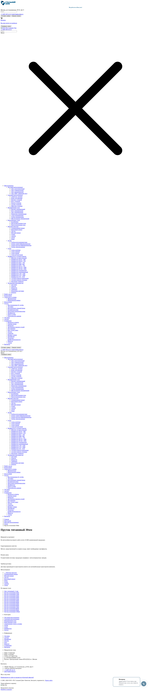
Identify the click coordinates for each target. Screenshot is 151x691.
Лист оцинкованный (17, 192)
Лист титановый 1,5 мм (11, 591)
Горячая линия (12, 324)
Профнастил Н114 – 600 (18, 259)
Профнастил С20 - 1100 (18, 273)
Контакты (7, 344)
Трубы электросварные (18, 247)
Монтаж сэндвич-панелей (19, 258)
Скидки (6, 319)
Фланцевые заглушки (17, 291)
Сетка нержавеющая (17, 215)
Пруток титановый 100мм (12, 611)
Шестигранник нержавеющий (20, 218)
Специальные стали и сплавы (13, 624)
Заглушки (14, 284)
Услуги (6, 303)
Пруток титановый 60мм (11, 605)
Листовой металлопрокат (15, 187)
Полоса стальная (16, 203)
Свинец (13, 236)
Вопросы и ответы (13, 322)
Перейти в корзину (6, 689)
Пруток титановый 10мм (11, 592)
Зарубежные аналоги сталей (16, 327)
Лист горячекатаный (17, 190)
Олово (13, 234)
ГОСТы (6, 640)
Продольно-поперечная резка (16, 311)
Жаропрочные (12, 299)
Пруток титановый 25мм (11, 599)
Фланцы (13, 292)
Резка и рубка (12, 314)
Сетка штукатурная (17, 255)
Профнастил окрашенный (19, 270)
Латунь (13, 231)
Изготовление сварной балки (16, 308)
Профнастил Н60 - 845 (18, 264)
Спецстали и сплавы (10, 297)
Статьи (10, 343)
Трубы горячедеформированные (20, 244)
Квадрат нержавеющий (18, 209)
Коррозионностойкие (14, 300)
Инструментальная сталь (18, 223)
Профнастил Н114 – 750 (18, 261)
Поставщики (11, 328)
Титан (13, 237)
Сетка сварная (15, 251)
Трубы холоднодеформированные (21, 245)
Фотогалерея (8, 302)
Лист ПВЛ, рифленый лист (19, 193)
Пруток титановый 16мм (11, 596)
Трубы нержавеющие (17, 217)
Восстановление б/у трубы (16, 305)
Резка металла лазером (14, 316)
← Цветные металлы (10, 572)
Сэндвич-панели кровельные (20, 278)
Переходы (14, 288)
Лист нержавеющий (17, 212)
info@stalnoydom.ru (17, 14)
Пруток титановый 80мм (11, 608)
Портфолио (11, 336)
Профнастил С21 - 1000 (18, 275)
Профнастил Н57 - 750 (18, 262)
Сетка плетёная (15, 250)
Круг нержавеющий (17, 211)
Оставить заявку (5, 16)
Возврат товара (12, 335)
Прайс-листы (8, 294)
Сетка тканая (15, 253)
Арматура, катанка (16, 196)
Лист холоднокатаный (17, 189)
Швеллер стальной (16, 206)
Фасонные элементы (17, 281)
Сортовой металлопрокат (15, 195)
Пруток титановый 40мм (11, 602)
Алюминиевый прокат (18, 228)
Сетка (9, 248)
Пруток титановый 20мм (11, 597)
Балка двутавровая (16, 198)
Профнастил (11, 313)
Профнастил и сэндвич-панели (17, 256)
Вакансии (11, 325)
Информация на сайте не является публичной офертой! (17, 677)
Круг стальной (15, 201)
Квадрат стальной (16, 200)
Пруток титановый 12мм (11, 594)
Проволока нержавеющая (18, 214)
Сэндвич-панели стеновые (19, 280)
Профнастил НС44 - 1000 (18, 269)
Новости (10, 341)
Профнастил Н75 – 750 (18, 266)
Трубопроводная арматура (15, 283)
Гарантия (10, 333)
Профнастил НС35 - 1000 (18, 267)
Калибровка (14, 222)
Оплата (10, 332)
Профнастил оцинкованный (19, 272)
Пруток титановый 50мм (11, 603)
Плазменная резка (13, 310)
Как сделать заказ (13, 330)
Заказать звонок (16, 16)
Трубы (10, 240)
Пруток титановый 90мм (11, 610)
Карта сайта (48, 680)
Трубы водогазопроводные (19, 242)
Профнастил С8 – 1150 (18, 277)
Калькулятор (8, 295)
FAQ (5, 642)
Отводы (13, 286)
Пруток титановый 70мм (11, 607)
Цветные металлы (13, 226)
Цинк (13, 239)
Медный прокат (16, 233)
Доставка (10, 306)
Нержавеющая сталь (14, 207)
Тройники (14, 289)
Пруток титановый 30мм (11, 600)
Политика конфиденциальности (14, 338)
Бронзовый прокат (16, 229)
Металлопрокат (8, 185)
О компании (8, 321)
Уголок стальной (16, 204)
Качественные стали (14, 220)
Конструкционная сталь (18, 225)
